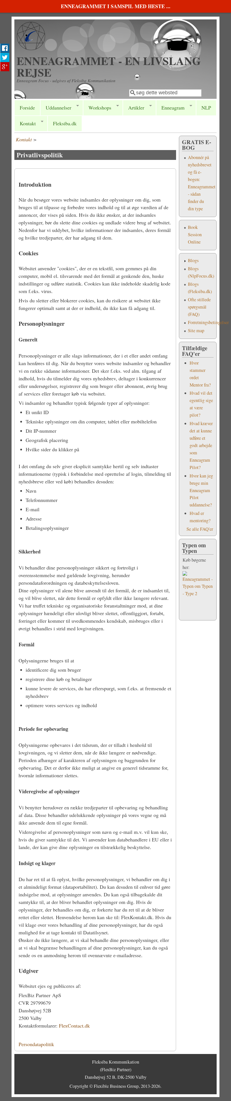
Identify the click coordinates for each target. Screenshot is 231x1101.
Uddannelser (55, 107)
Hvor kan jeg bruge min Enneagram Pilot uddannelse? (201, 490)
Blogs (193, 260)
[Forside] (31, 48)
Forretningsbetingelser (208, 322)
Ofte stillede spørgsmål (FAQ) (199, 306)
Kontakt (25, 123)
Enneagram (170, 107)
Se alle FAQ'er (199, 529)
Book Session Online (195, 234)
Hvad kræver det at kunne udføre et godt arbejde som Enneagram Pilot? (201, 445)
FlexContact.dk (74, 1025)
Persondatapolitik (36, 1044)
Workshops (97, 107)
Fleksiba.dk (65, 123)
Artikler (133, 107)
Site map (196, 330)
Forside (27, 107)
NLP (206, 107)
